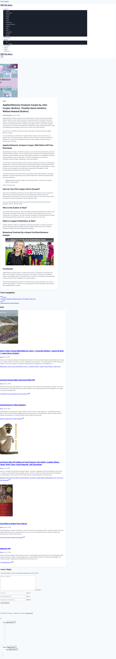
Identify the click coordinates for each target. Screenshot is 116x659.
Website (28, 599)
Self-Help (8, 14)
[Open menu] (2, 56)
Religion (5, 647)
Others (6, 49)
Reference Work (9, 12)
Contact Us (7, 51)
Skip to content (5, 1)
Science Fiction (9, 31)
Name (28, 593)
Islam (7, 649)
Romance (7, 35)
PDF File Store (8, 115)
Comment (39, 590)
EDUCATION (7, 37)
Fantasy (7, 18)
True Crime (8, 33)
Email (28, 596)
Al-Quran (10, 43)
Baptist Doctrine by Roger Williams (10, 302)
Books (4, 101)
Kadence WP (29, 613)
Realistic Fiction (9, 22)
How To (6, 47)
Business (7, 16)
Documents (7, 45)
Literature (8, 26)
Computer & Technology (10, 24)
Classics (7, 20)
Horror (7, 28)
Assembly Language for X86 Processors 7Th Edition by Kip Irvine (18, 298)
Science (7, 29)
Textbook (7, 11)
